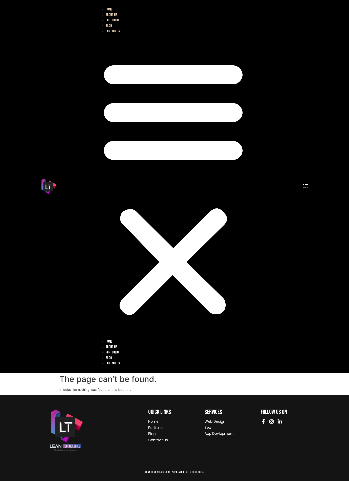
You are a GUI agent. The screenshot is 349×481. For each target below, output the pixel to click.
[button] (173, 186)
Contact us (113, 31)
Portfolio (112, 20)
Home (109, 9)
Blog (109, 26)
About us (111, 15)
